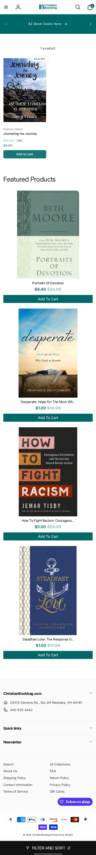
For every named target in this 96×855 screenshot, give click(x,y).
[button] (6, 7)
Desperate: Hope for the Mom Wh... (48, 402)
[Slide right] (90, 24)
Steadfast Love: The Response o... (48, 639)
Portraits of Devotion (48, 283)
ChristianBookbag (41, 834)
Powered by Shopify (62, 834)
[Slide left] (5, 24)
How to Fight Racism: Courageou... (48, 520)
